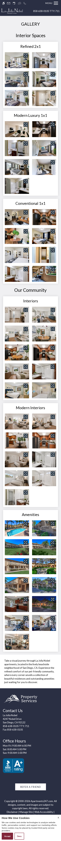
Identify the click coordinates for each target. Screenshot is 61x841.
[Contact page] (8, 3)
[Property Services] (20, 698)
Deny (19, 836)
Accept (7, 836)
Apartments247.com (42, 801)
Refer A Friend (30, 786)
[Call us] (24, 3)
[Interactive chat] (19, 3)
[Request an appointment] (14, 3)
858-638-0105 (46, 11)
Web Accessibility (43, 811)
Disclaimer (12, 811)
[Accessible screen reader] (3, 3)
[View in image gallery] (26, 55)
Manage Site (26, 811)
